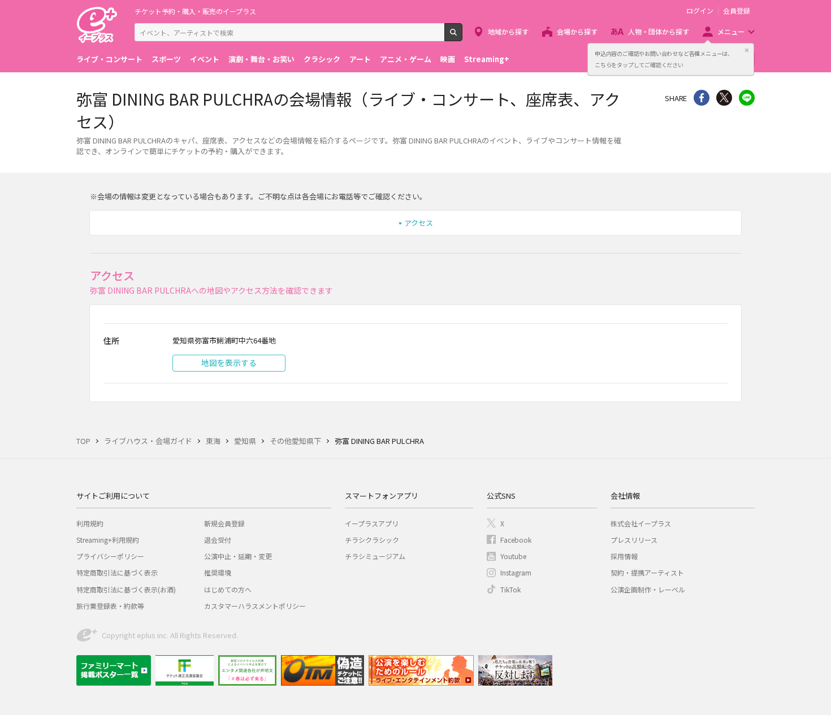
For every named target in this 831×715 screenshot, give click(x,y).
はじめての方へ (228, 589)
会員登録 (736, 11)
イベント (204, 59)
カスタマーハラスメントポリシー (255, 606)
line (747, 98)
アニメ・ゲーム (405, 59)
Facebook (515, 539)
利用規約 (89, 523)
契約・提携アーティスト (647, 572)
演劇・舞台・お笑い (261, 59)
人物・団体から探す (658, 31)
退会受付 (217, 539)
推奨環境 (217, 572)
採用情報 (624, 556)
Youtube (513, 556)
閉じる (746, 50)
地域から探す (508, 31)
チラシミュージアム (375, 556)
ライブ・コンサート (109, 59)
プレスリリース (634, 539)
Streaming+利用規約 (107, 539)
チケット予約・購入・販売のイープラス (195, 11)
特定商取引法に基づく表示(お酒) (126, 589)
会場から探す (577, 31)
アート (360, 59)
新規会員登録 (224, 523)
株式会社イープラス (641, 523)
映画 (447, 59)
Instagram (515, 572)
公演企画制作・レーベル (648, 589)
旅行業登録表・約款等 (110, 606)
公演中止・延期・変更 (238, 556)
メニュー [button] (731, 31)
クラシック (322, 59)
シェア (701, 98)
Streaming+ (486, 59)
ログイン (699, 11)
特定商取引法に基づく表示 (117, 572)
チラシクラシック (372, 539)
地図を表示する (229, 362)
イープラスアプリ (372, 523)
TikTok (510, 589)
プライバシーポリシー (110, 556)
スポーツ (166, 59)
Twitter (724, 98)
